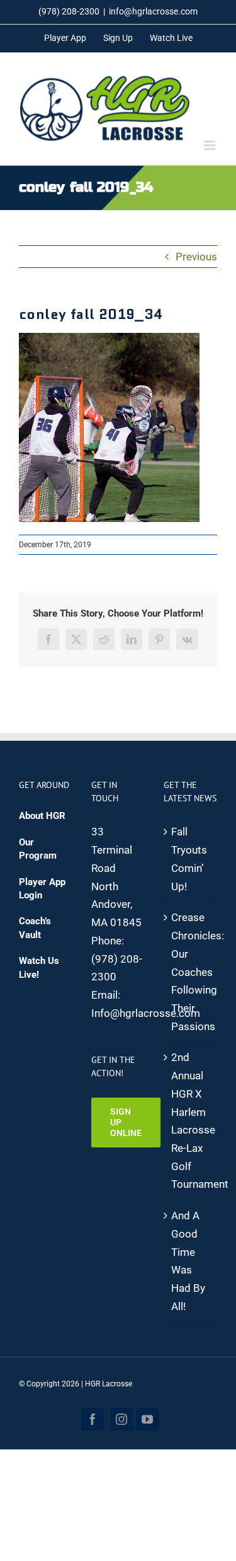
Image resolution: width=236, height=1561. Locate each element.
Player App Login (42, 888)
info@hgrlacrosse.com (153, 11)
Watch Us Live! (39, 967)
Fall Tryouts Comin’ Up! (189, 858)
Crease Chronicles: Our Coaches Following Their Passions (191, 971)
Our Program (38, 849)
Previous (196, 256)
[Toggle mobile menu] (210, 145)
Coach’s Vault (35, 927)
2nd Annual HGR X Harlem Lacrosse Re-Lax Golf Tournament (191, 1120)
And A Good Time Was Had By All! (188, 1261)
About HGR (42, 815)
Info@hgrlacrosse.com (145, 1013)
